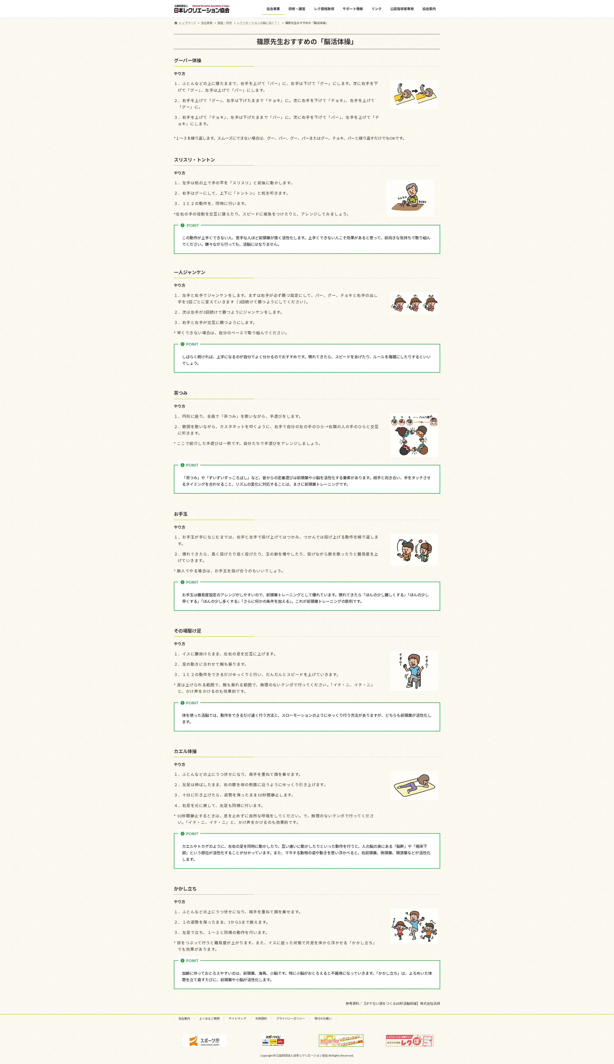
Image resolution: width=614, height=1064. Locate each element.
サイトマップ (237, 1018)
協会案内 (184, 1018)
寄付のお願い (323, 1018)
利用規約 (261, 1018)
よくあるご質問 (209, 1018)
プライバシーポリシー (290, 1018)
